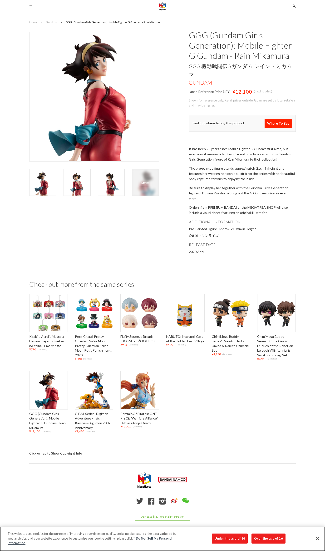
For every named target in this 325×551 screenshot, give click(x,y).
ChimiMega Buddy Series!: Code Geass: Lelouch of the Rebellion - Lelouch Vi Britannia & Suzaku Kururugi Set (276, 345)
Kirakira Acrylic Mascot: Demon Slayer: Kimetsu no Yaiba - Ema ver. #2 (46, 341)
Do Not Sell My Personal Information (162, 516)
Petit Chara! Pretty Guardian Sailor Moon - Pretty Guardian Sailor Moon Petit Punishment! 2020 (93, 345)
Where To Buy (278, 123)
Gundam (200, 82)
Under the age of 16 (230, 538)
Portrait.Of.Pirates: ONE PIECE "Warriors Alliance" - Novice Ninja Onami (139, 418)
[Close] (317, 538)
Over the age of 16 (268, 538)
